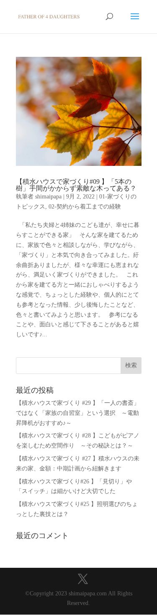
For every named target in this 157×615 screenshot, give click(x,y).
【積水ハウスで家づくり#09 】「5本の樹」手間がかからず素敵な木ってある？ (76, 185)
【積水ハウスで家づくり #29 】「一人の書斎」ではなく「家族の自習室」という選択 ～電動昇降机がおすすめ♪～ (77, 413)
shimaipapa (48, 196)
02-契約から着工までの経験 (85, 206)
